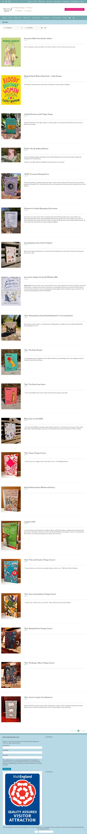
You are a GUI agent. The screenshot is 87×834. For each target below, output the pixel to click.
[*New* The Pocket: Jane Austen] (11, 384)
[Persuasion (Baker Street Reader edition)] (11, 38)
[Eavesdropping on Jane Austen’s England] (11, 243)
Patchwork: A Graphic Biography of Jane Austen (40, 208)
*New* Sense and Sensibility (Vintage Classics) (40, 594)
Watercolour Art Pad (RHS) (33, 419)
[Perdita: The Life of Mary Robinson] (11, 148)
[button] (73, 18)
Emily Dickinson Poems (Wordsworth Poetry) (39, 487)
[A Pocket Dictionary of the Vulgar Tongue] (11, 114)
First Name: (5, 750)
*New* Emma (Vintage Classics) (35, 453)
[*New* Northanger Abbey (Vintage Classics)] (11, 663)
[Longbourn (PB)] (11, 522)
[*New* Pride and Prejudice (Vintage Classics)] (11, 560)
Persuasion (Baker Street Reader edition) (38, 38)
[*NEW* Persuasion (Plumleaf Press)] (11, 174)
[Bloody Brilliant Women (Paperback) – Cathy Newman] (11, 76)
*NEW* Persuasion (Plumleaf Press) (36, 174)
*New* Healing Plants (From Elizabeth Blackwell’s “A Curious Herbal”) (48, 316)
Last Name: (5, 755)
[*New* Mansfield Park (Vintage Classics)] (11, 628)
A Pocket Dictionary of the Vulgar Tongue (38, 114)
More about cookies (46, 831)
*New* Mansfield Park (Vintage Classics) (38, 628)
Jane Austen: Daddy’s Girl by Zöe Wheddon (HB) (41, 277)
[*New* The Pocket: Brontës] (11, 350)
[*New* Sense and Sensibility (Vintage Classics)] (11, 594)
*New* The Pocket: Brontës (33, 350)
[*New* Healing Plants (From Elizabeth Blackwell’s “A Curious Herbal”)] (11, 315)
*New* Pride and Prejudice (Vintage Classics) (39, 560)
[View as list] (45, 27)
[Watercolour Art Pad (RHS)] (11, 419)
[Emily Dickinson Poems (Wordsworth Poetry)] (11, 487)
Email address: (6, 745)
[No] (85, 829)
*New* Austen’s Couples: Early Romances (38, 697)
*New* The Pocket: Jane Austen (34, 384)
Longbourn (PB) (29, 522)
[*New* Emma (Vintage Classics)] (11, 453)
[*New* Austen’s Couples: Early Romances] (11, 697)
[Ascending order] (21, 28)
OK (36, 831)
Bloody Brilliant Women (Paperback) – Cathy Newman (43, 76)
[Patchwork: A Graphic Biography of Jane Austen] (11, 208)
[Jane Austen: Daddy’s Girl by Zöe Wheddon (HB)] (11, 277)
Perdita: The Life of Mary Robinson (36, 149)
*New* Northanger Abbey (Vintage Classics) (39, 663)
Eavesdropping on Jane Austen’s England (38, 243)
